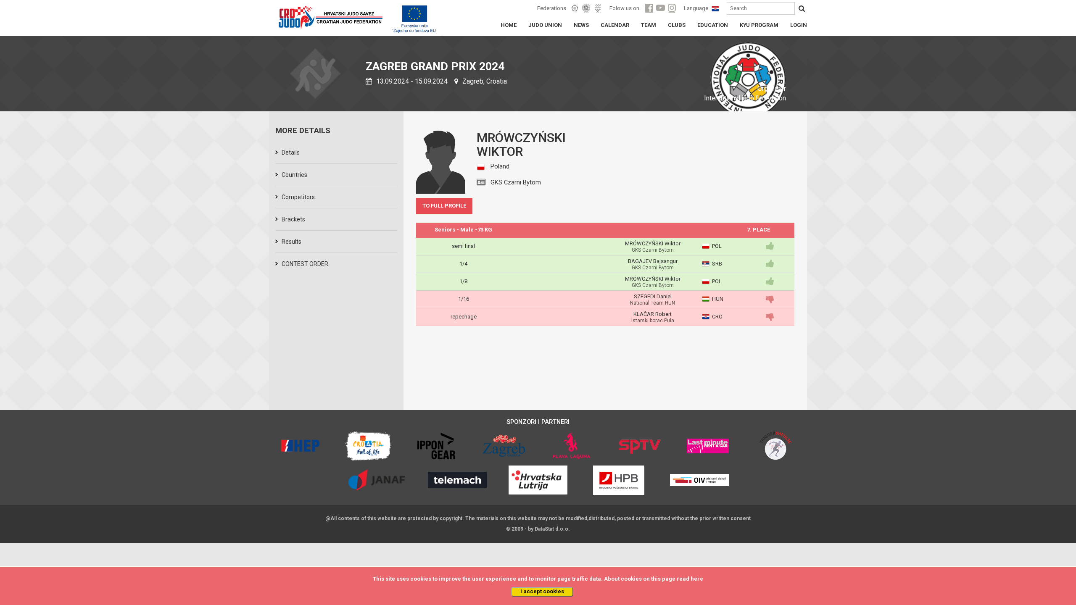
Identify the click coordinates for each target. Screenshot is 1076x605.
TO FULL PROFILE (444, 206)
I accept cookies (542, 591)
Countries (294, 174)
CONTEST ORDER (305, 263)
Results (291, 241)
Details (291, 152)
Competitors (298, 197)
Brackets (293, 219)
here (697, 579)
